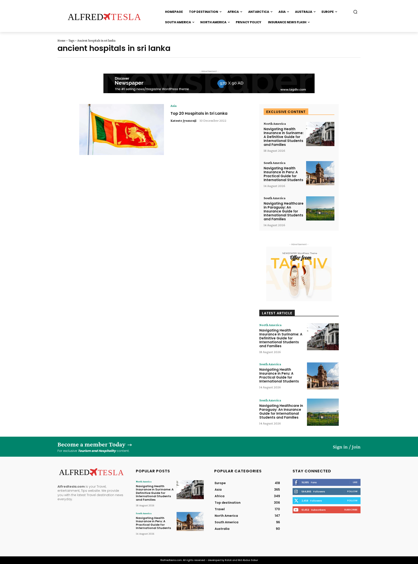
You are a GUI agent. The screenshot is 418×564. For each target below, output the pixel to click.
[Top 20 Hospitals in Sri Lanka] (121, 129)
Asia (173, 106)
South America (274, 163)
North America (275, 123)
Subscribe (350, 509)
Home (61, 40)
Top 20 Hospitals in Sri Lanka (199, 113)
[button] (355, 12)
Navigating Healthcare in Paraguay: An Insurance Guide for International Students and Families (283, 211)
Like (355, 482)
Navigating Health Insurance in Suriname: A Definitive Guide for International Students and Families (283, 137)
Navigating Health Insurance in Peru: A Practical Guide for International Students (283, 174)
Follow (352, 491)
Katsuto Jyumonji (183, 120)
